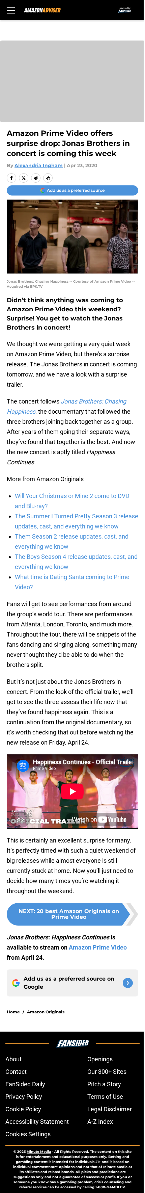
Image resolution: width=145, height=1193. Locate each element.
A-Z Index (100, 1121)
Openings (100, 1059)
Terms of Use (105, 1096)
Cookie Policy (23, 1109)
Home (13, 1011)
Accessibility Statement (37, 1121)
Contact (16, 1071)
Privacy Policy (23, 1096)
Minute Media (39, 1151)
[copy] (48, 178)
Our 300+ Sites (106, 1071)
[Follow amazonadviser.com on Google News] (128, 983)
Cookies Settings (28, 1134)
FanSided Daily (25, 1084)
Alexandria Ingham (38, 165)
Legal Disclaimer (109, 1109)
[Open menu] (11, 10)
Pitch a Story (104, 1084)
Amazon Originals (45, 1011)
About (13, 1059)
